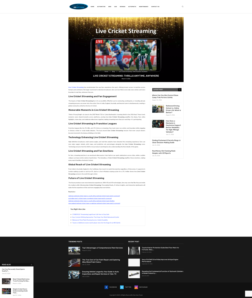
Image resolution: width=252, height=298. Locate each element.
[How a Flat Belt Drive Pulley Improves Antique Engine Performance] (134, 262)
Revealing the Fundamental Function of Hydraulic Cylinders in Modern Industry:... (162, 272)
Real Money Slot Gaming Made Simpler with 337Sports (163, 152)
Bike (109, 6)
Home (92, 6)
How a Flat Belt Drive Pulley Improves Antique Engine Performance (160, 260)
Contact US (155, 6)
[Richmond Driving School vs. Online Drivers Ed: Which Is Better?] (158, 109)
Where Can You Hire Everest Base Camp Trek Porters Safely (165, 96)
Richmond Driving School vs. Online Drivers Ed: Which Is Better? (173, 109)
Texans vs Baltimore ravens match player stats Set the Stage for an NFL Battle (96, 223)
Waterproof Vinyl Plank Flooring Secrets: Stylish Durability (90, 220)
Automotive (101, 6)
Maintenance (143, 6)
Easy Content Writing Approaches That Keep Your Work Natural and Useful (95, 217)
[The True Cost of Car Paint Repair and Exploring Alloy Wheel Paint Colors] (74, 263)
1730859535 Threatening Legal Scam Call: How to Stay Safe (90, 214)
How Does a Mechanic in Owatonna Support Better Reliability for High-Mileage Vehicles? (173, 126)
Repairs (122, 6)
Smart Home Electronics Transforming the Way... (21, 280)
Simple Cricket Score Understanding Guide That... (20, 291)
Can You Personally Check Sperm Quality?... (13, 270)
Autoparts (132, 6)
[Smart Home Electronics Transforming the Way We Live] (6, 281)
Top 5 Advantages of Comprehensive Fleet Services (102, 248)
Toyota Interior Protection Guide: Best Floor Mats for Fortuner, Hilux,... (160, 249)
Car (115, 6)
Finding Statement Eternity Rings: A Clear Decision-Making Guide (166, 141)
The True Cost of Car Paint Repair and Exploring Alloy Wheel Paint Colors (101, 261)
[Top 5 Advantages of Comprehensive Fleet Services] (74, 251)
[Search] (183, 6)
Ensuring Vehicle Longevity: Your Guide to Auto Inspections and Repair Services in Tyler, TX (100, 273)
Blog (113, 71)
